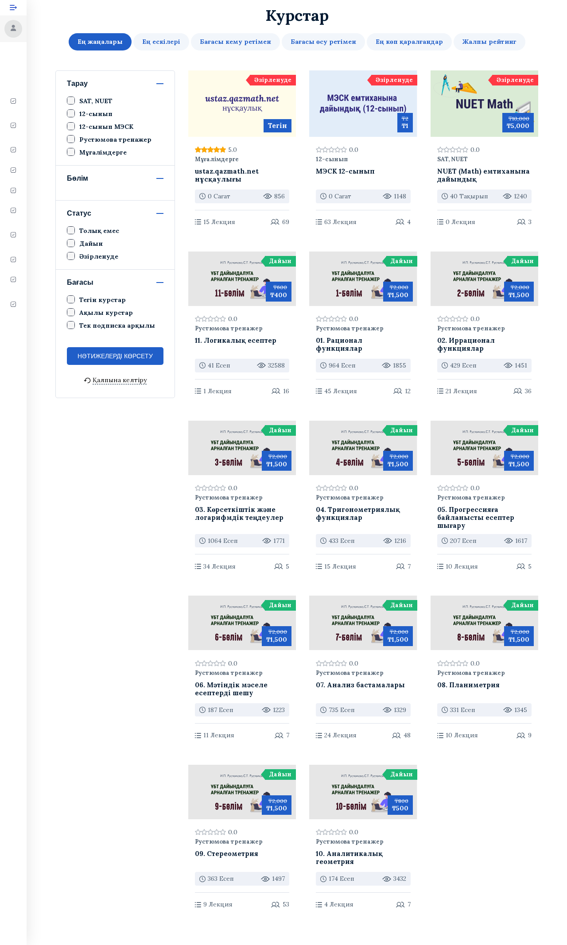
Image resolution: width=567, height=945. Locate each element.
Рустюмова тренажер (229, 328)
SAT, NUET (452, 159)
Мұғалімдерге (217, 159)
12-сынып (332, 159)
